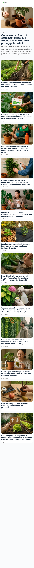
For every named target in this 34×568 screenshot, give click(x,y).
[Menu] (31, 2)
